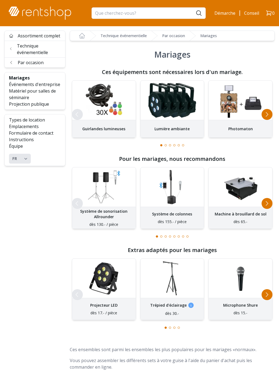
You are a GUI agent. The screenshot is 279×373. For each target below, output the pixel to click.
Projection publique (29, 104)
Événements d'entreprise (34, 84)
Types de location (27, 120)
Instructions (21, 140)
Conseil (251, 13)
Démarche (224, 13)
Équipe (16, 146)
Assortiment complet (39, 36)
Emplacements (24, 126)
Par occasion (31, 63)
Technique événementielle (32, 49)
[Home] (82, 36)
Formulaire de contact (31, 133)
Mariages (19, 78)
